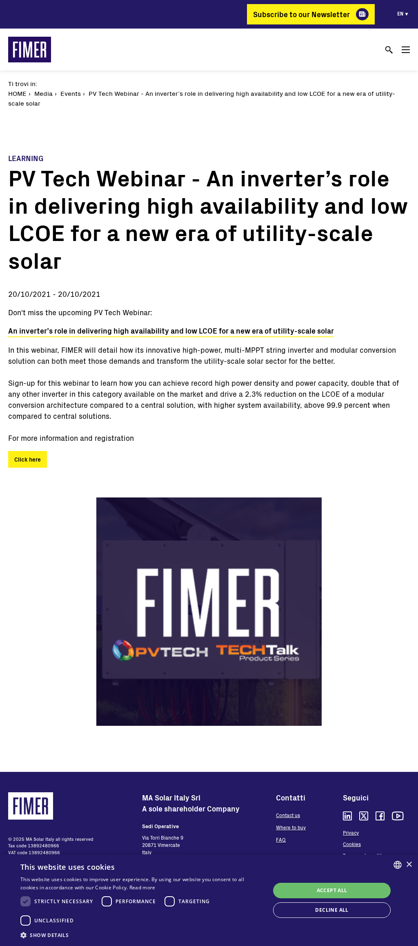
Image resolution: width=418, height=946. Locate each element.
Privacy (351, 832)
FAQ (281, 839)
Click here (27, 459)
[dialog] (209, 900)
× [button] (409, 865)
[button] (141, 935)
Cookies (352, 844)
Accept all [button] (332, 890)
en (400, 13)
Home (17, 93)
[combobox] (398, 865)
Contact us (288, 815)
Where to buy (291, 827)
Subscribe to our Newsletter (301, 14)
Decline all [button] (331, 909)
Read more (142, 887)
